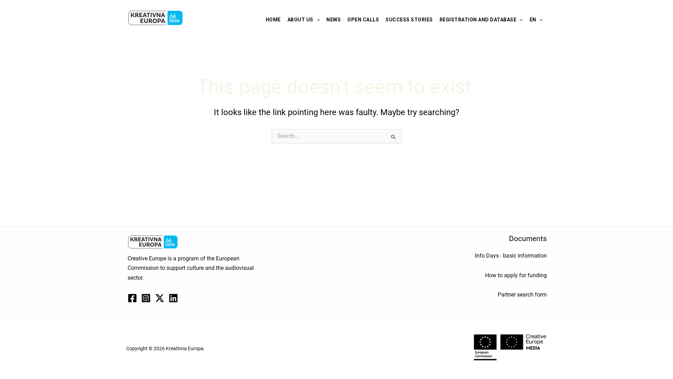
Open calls (363, 19)
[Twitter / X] (159, 298)
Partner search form (522, 294)
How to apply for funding (516, 275)
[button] (316, 19)
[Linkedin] (173, 298)
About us (300, 19)
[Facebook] (132, 298)
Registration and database (478, 19)
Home (273, 19)
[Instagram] (146, 298)
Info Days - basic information (511, 255)
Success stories (409, 19)
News (333, 19)
